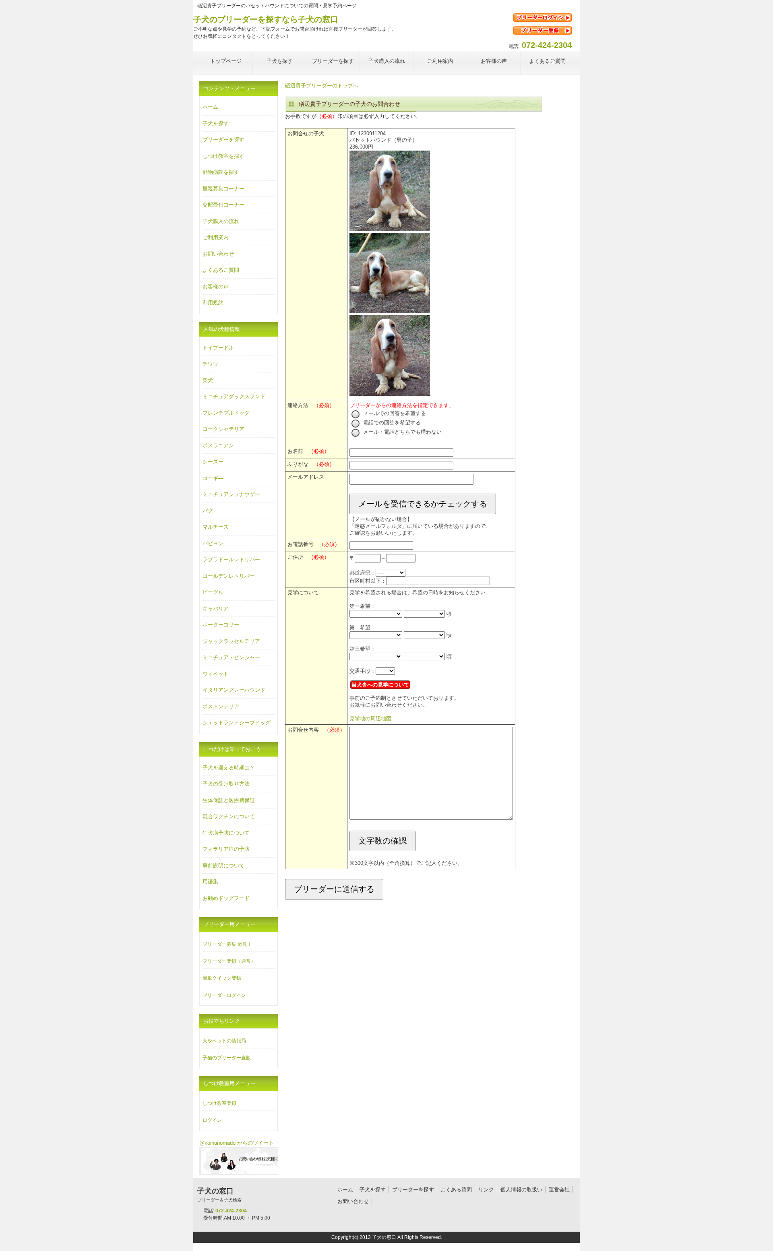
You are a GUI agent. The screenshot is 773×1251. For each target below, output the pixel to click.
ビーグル (213, 592)
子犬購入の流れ (221, 221)
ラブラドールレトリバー (231, 559)
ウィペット (216, 674)
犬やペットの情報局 (224, 1041)
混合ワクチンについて (229, 816)
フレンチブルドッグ (226, 413)
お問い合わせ (218, 254)
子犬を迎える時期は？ (229, 768)
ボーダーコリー (221, 625)
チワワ (210, 364)
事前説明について (223, 865)
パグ (208, 511)
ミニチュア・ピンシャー (231, 657)
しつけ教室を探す (223, 156)
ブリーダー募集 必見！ (227, 944)
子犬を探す (216, 123)
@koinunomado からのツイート (236, 1143)
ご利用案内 (216, 237)
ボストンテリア (221, 706)
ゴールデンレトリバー (229, 576)
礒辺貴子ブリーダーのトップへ (321, 86)
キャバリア (216, 609)
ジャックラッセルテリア (231, 641)
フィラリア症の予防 (226, 849)
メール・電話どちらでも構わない (402, 432)
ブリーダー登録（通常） (229, 961)
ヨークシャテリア (223, 429)
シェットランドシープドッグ (237, 723)
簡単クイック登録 (222, 978)
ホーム (210, 107)
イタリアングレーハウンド (234, 690)
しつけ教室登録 (219, 1103)
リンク (486, 1190)
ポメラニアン (218, 446)
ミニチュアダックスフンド (234, 396)
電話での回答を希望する (391, 423)
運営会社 (559, 1190)
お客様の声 (216, 286)
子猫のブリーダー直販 (227, 1058)
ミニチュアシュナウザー (231, 494)
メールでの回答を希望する (394, 413)
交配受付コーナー (223, 205)
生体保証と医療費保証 (229, 800)
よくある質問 (456, 1190)
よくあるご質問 (221, 270)
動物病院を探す (221, 172)
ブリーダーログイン (224, 995)
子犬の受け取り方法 (226, 784)
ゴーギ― (213, 478)
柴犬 (208, 380)
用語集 (210, 882)
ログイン (212, 1120)
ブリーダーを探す (223, 139)
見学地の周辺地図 (370, 718)
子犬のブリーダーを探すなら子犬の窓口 (265, 19)
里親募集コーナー (223, 189)
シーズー (213, 462)
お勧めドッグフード (226, 898)
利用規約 (213, 303)
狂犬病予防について (226, 833)
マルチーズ (216, 527)
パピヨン (213, 543)
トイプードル (218, 348)
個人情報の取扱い (521, 1190)
